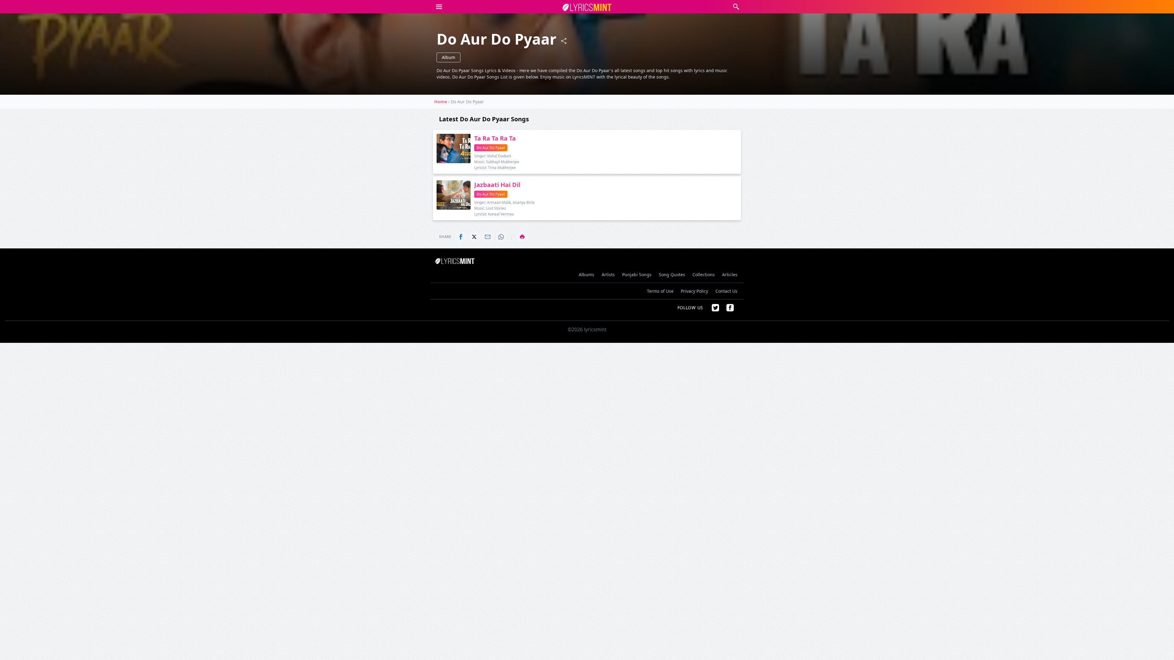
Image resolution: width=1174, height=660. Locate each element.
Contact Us (726, 291)
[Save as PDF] (522, 236)
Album (448, 57)
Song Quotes (672, 274)
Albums (586, 274)
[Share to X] (474, 236)
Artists (608, 274)
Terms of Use (660, 291)
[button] (439, 7)
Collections (703, 274)
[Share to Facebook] (460, 236)
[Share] (563, 41)
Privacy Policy (694, 291)
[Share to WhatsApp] (501, 236)
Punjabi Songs (637, 274)
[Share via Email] (487, 236)
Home (440, 102)
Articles (729, 274)
